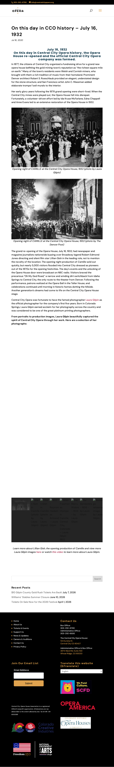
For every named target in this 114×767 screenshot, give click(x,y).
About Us (18, 624)
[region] (57, 434)
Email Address (21, 670)
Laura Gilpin (92, 299)
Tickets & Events (21, 628)
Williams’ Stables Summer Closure (30, 597)
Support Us (19, 632)
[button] (57, 490)
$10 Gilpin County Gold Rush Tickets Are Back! (36, 592)
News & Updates (21, 635)
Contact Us (19, 643)
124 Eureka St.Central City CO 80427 (70, 642)
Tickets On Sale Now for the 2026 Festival (34, 601)
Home (16, 621)
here (38, 552)
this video (57, 552)
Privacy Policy (20, 646)
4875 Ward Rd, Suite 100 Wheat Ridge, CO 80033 (71, 652)
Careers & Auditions (23, 639)
